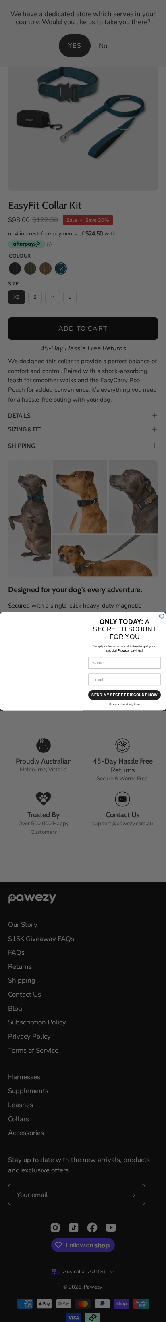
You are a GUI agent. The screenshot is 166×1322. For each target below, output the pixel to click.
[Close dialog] (162, 616)
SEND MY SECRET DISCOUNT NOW (124, 695)
